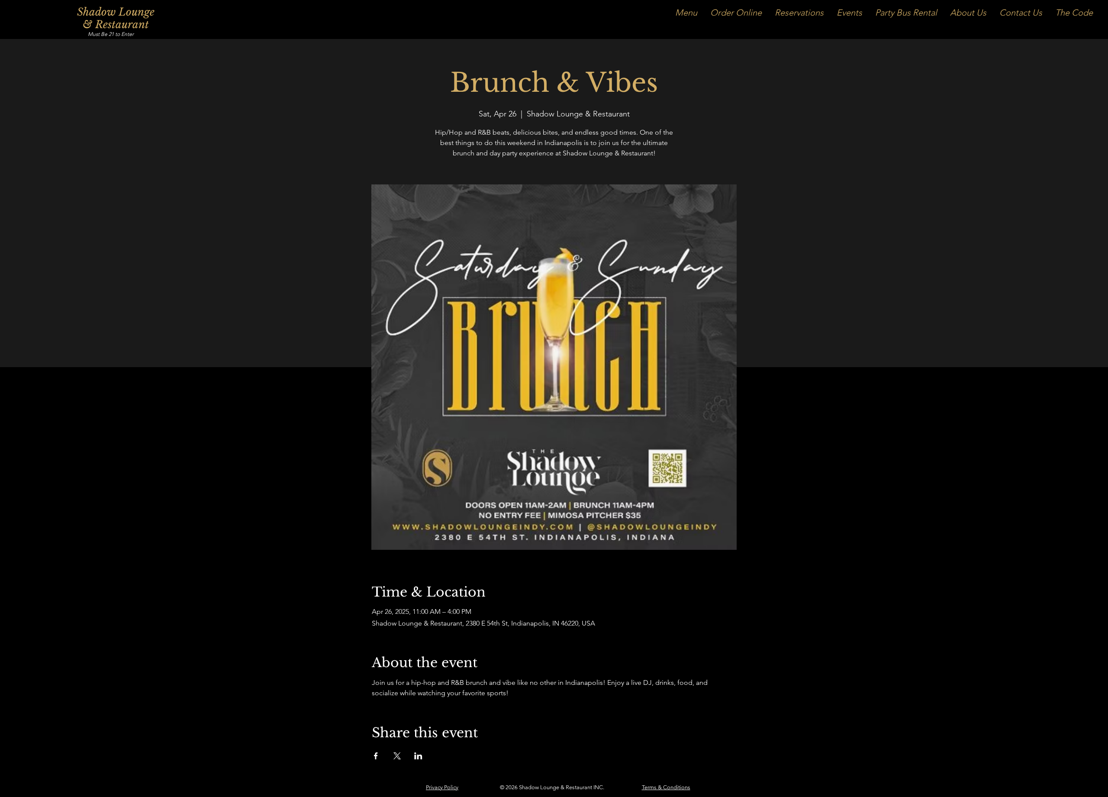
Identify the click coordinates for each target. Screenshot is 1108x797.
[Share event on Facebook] (376, 755)
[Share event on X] (397, 755)
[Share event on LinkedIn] (418, 755)
